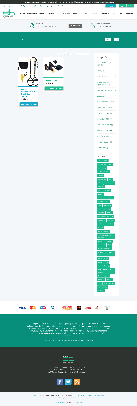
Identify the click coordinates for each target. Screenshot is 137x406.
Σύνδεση (130, 6)
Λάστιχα (109, 212)
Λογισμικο (50, 13)
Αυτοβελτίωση (102, 179)
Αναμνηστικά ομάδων (104, 90)
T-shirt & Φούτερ (102, 148)
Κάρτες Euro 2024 (103, 119)
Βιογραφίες (101, 186)
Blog (120, 13)
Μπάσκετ (100, 227)
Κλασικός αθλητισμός (104, 209)
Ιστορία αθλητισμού (103, 201)
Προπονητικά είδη (103, 262)
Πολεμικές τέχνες (103, 258)
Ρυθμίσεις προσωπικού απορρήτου (68, 398)
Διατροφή (100, 194)
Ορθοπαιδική (101, 245)
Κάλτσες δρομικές (103, 113)
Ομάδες (109, 241)
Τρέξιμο (109, 279)
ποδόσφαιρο (101, 291)
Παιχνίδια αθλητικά (103, 136)
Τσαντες (75, 13)
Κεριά (99, 205)
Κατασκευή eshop (60, 402)
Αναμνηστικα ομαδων (35, 13)
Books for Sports (102, 164)
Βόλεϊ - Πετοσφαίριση (104, 190)
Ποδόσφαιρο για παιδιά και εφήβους (105, 254)
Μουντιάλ (111, 220)
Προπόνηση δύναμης (103, 266)
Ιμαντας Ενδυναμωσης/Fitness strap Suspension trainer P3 (28, 93)
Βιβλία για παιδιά (109, 183)
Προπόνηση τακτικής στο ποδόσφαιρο (104, 271)
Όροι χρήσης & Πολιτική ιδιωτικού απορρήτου (89, 395)
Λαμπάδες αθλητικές (104, 125)
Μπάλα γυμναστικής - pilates (105, 224)
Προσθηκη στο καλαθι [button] (29, 104)
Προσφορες (85, 13)
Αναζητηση (75, 26)
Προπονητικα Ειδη (63, 13)
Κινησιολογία (107, 205)
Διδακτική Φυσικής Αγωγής (105, 198)
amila (105, 160)
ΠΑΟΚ (109, 245)
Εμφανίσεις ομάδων (104, 108)
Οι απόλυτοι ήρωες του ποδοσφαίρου (104, 236)
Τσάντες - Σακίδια (103, 142)
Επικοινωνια (128, 13)
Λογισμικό (100, 96)
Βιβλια (22, 13)
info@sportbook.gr (80, 372)
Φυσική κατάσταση (109, 283)
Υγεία (99, 283)
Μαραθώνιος (101, 220)
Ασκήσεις (100, 175)
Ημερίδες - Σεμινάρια (104, 131)
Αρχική (108, 39)
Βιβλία (99, 76)
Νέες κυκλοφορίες (103, 231)
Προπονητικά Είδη (103, 102)
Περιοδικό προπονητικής (104, 248)
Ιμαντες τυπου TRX (53, 80)
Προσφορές (101, 279)
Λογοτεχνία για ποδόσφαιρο (105, 216)
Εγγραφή (122, 6)
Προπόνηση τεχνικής (103, 276)
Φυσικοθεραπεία (102, 287)
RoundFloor (78, 402)
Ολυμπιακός (101, 241)
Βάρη (110, 179)
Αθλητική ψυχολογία (103, 171)
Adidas (99, 160)
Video (99, 71)
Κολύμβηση (101, 212)
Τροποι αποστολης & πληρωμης (104, 13)
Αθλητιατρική (102, 168)
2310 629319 (104, 26)
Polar (110, 164)
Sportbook (36, 395)
